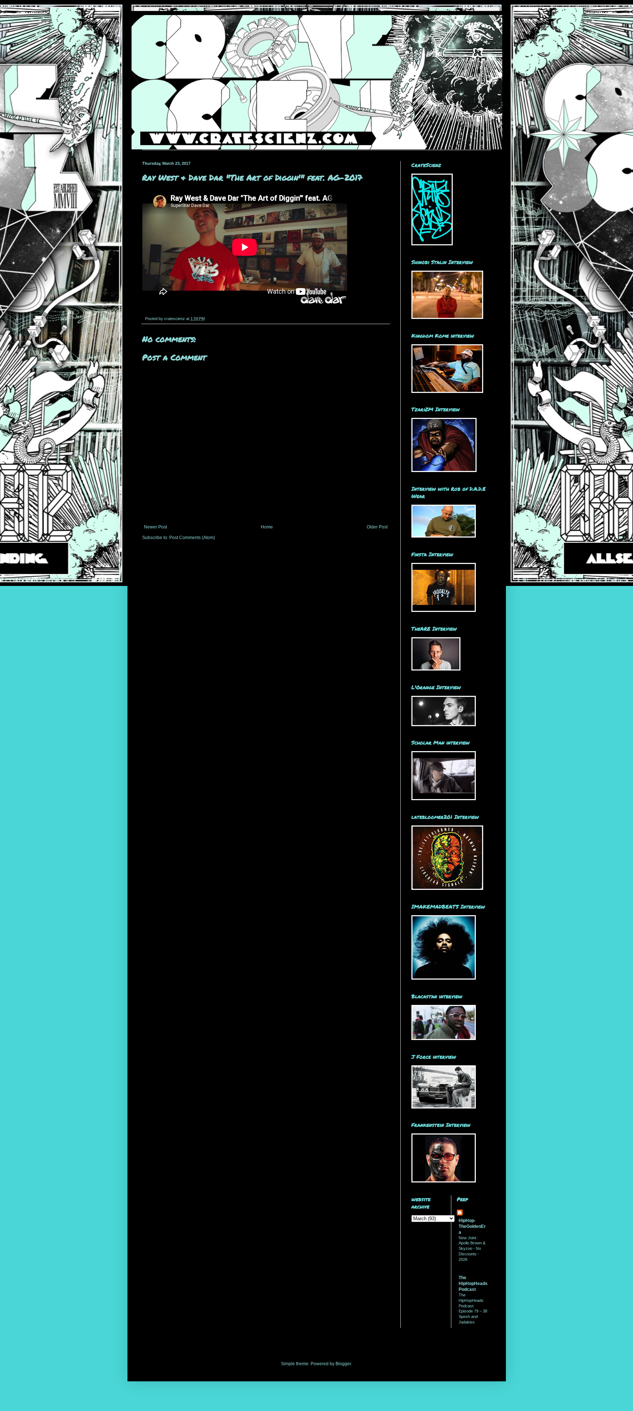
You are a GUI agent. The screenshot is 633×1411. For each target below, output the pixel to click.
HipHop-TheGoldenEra (472, 1226)
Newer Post (155, 527)
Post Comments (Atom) (192, 537)
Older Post (377, 527)
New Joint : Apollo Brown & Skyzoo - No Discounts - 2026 (472, 1249)
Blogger (343, 1363)
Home (267, 527)
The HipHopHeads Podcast (473, 1283)
